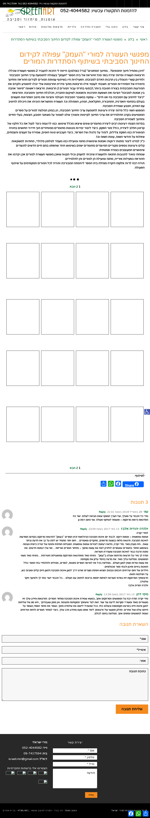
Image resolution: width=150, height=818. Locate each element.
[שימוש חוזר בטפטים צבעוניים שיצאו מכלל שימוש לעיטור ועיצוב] (92, 316)
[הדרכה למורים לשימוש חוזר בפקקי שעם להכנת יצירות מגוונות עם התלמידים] (57, 424)
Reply (102, 511)
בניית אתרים (9, 810)
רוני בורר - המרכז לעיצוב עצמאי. (46, 810)
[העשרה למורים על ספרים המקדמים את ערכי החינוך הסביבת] (57, 316)
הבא (72, 186)
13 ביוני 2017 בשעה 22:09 (104, 529)
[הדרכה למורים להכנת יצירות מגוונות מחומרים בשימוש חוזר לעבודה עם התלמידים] (92, 368)
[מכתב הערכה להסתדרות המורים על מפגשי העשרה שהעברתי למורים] (127, 209)
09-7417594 (10, 3)
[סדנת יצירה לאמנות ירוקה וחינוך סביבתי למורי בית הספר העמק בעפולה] (22, 209)
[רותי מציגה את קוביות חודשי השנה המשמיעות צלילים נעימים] (22, 368)
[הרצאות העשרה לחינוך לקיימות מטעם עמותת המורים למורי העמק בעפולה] (57, 209)
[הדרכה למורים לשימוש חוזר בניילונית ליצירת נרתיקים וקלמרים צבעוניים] (22, 424)
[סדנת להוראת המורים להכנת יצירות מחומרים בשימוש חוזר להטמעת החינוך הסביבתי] (127, 424)
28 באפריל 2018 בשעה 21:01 (124, 511)
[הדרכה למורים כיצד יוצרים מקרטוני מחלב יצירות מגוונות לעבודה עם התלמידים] (22, 260)
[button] (147, 412)
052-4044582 (30, 3)
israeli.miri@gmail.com (23, 759)
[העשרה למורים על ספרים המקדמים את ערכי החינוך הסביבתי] (22, 316)
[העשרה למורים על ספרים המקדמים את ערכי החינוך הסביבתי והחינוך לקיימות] (127, 316)
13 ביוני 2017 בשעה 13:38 (119, 594)
